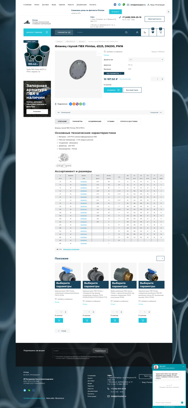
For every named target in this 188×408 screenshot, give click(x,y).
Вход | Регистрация (157, 5)
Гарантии (62, 5)
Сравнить (99, 53)
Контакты (92, 5)
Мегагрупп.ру (59, 398)
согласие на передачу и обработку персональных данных (83, 356)
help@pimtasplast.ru (118, 396)
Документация (82, 5)
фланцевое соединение (71, 249)
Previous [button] (158, 258)
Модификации (94, 121)
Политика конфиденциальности (34, 398)
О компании (27, 5)
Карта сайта (50, 398)
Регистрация (92, 396)
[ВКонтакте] (70, 104)
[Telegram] (83, 104)
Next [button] (162, 258)
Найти (126, 32)
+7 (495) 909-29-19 (131, 17)
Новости (71, 5)
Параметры (77, 121)
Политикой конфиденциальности (77, 358)
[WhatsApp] (80, 104)
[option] (78, 74)
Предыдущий (65, 112)
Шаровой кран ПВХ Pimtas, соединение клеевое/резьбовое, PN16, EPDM (67, 293)
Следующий (154, 112)
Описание (62, 121)
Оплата (36, 5)
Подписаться (100, 351)
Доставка (45, 5)
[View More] (99, 5)
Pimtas (35, 20)
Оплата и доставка (129, 121)
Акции (54, 5)
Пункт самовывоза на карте (152, 376)
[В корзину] (59, 320)
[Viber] (77, 104)
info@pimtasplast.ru (138, 5)
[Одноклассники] (73, 104)
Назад (63, 331)
